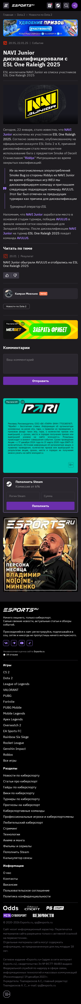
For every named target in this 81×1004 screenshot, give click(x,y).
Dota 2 (21, 14)
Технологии (11, 834)
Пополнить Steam (16, 851)
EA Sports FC (12, 731)
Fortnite (9, 701)
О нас (7, 872)
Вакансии (10, 884)
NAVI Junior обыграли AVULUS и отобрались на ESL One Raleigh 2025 (40, 264)
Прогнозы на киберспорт (21, 804)
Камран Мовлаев (26, 293)
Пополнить (40, 506)
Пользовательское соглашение (26, 890)
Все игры (10, 760)
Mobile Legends (14, 713)
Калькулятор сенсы (17, 857)
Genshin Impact (14, 748)
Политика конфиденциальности (27, 896)
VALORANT (10, 689)
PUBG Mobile (12, 707)
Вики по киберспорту (18, 793)
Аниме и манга (14, 840)
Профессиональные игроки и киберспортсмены (38, 816)
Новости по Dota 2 (40, 14)
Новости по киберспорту (21, 775)
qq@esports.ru (43, 922)
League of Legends (16, 683)
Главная (8, 14)
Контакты (10, 878)
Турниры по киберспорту (21, 798)
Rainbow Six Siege (16, 736)
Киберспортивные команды (24, 810)
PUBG (7, 695)
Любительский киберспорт (23, 822)
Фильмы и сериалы (17, 846)
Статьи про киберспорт (20, 781)
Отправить (40, 381)
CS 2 (6, 672)
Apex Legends (13, 719)
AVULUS (62, 219)
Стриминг (10, 828)
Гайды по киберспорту (19, 787)
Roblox (8, 754)
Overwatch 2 (12, 725)
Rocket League (13, 742)
